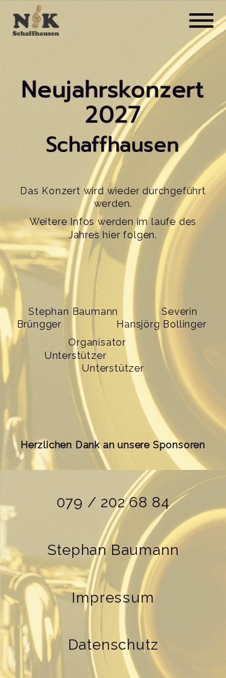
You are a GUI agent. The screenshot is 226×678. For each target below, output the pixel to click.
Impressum (113, 597)
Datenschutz (113, 644)
